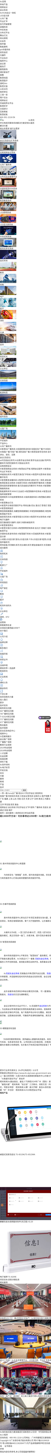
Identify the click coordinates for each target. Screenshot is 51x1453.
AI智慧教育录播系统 (8, 480)
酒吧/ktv (3, 83)
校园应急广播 (37, 448)
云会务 (3, 41)
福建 (6, 798)
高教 (2, 74)
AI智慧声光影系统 (38, 474)
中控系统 (4, 29)
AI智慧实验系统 (24, 480)
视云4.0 (21, 793)
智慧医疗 (4, 80)
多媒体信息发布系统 (8, 533)
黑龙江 (41, 798)
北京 (23, 798)
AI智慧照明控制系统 (25, 528)
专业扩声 (4, 21)
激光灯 (38, 505)
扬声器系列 (4, 542)
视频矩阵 (4, 496)
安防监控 (4, 52)
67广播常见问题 (7, 722)
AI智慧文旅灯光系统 (8, 528)
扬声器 (3, 43)
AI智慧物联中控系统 (32, 491)
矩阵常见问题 (5, 708)
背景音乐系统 (13, 795)
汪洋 (2, 804)
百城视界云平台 (6, 103)
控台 (33, 505)
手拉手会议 (30, 793)
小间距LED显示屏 (7, 539)
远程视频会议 (5, 465)
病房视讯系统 (5, 516)
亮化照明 (4, 38)
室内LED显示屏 (21, 539)
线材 (19, 522)
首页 (2, 812)
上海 (10, 798)
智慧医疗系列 (5, 513)
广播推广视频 (5, 741)
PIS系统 (46, 448)
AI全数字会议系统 (22, 460)
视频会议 (4, 7)
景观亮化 (39, 793)
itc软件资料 (5, 764)
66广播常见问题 (7, 710)
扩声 (28, 807)
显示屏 (3, 536)
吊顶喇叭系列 (13, 544)
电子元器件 (4, 519)
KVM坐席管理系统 (15, 496)
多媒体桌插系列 (27, 522)
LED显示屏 (4, 15)
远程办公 (37, 795)
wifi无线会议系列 (7, 460)
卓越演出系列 (5, 474)
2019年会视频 (6, 747)
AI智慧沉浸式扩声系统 (21, 474)
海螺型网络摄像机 (21, 511)
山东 (15, 798)
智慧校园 (4, 77)
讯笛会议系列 (23, 463)
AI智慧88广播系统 (7, 448)
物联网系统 (4, 488)
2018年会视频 (6, 750)
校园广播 (4, 795)
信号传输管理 (5, 24)
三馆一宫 (4, 94)
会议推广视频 (5, 739)
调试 (2, 810)
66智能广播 (5, 451)
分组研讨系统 (21, 482)
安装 (6, 810)
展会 (17, 804)
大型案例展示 (5, 736)
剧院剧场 (4, 69)
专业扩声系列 (5, 471)
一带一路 (4, 793)
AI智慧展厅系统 (24, 533)
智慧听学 (4, 105)
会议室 (3, 63)
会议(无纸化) (5, 457)
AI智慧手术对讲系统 (37, 516)
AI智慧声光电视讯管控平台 (11, 505)
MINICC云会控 (18, 491)
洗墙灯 (44, 528)
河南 (19, 798)
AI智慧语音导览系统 (38, 451)
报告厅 (3, 66)
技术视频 (4, 727)
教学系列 (4, 477)
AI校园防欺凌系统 (23, 448)
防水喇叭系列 (25, 544)
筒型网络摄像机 (6, 511)
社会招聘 (4, 756)
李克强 (7, 804)
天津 (27, 798)
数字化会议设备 (37, 460)
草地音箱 (4, 544)
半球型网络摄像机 (37, 511)
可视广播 (14, 451)
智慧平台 (4, 530)
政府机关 (19, 812)
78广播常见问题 (7, 713)
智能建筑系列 (5, 491)
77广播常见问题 (7, 719)
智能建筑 (4, 46)
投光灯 (38, 528)
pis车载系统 (5, 49)
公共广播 (4, 18)
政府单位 (4, 91)
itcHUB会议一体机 (8, 12)
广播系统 (38, 807)
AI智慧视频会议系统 (8, 468)
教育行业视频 (5, 744)
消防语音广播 (24, 451)
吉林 (36, 798)
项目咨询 (4, 1279)
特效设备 (27, 505)
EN (14, 117)
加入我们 (4, 699)
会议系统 (4, 9)
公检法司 (4, 89)
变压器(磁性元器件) (8, 522)
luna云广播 (13, 793)
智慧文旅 (4, 86)
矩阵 (32, 807)
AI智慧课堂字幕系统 (36, 482)
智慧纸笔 (4, 114)
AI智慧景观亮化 (6, 525)
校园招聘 (4, 758)
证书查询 (8, 1446)
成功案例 (9, 812)
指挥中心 (4, 60)
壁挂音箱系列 (37, 544)
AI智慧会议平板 (24, 468)
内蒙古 (47, 798)
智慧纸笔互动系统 (7, 482)
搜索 (24, 790)
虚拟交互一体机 (37, 480)
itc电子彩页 (5, 767)
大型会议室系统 (26, 795)
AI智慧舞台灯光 (6, 502)
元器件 (3, 55)
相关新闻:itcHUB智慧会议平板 (28, 1089)
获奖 (12, 804)
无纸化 (45, 807)
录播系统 (4, 26)
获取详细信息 (13, 1279)
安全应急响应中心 (7, 730)
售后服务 (4, 725)
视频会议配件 (36, 468)
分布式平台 (4, 32)
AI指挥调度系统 (30, 496)
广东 (2, 798)
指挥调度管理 (5, 494)
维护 (10, 810)
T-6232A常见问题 (7, 716)
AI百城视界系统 (37, 533)
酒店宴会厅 (4, 72)
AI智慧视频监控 (6, 508)
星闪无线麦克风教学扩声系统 (30, 485)
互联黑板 (4, 111)
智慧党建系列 (12, 463)
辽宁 (32, 798)
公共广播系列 (5, 446)
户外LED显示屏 (35, 539)
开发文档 (4, 770)
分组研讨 (4, 108)
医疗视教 (45, 795)
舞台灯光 (4, 35)
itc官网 (3, 1)
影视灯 (44, 505)
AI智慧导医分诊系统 (20, 516)
